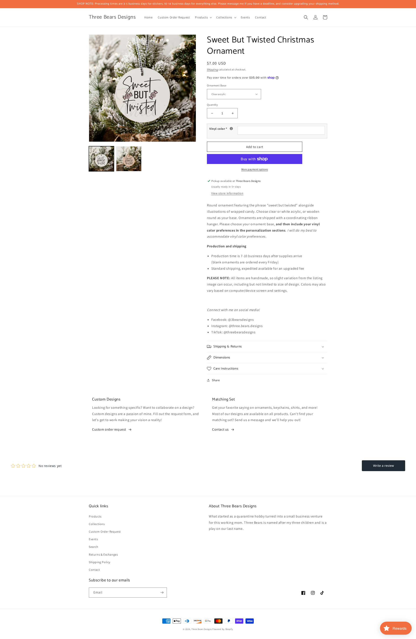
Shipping (212, 69)
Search (93, 547)
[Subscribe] (162, 592)
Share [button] (216, 380)
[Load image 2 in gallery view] (128, 158)
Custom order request (109, 429)
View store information (227, 193)
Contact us (220, 429)
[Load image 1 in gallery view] (101, 158)
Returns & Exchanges (103, 554)
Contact (94, 570)
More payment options (254, 169)
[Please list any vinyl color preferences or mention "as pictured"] (231, 128)
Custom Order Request (105, 532)
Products (95, 516)
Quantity (212, 105)
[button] (203, 17)
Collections (97, 524)
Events (93, 539)
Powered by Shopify (222, 629)
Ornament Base (216, 85)
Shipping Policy (99, 562)
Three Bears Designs (201, 629)
